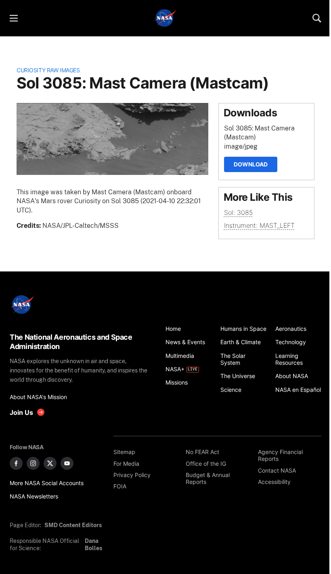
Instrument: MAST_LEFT (259, 225)
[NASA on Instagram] (33, 463)
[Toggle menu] (13, 18)
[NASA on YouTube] (67, 463)
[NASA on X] (50, 463)
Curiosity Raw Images (48, 70)
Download (251, 164)
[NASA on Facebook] (16, 463)
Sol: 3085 (238, 212)
